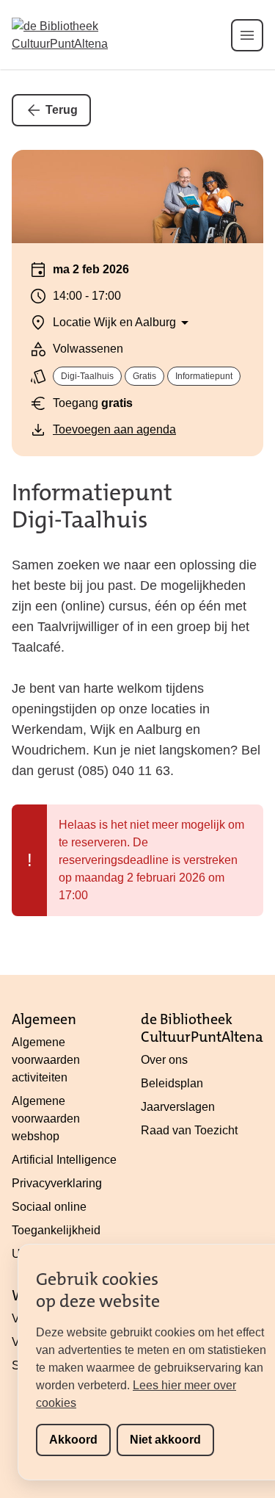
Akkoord (73, 1439)
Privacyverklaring (57, 1183)
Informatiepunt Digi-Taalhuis (92, 506)
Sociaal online (49, 1206)
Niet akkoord (165, 1439)
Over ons (164, 1060)
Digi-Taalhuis (87, 376)
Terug (61, 110)
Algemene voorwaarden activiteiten (46, 1060)
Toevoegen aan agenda (114, 429)
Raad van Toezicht (189, 1130)
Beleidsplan (172, 1083)
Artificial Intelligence (64, 1159)
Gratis (144, 376)
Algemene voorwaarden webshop (46, 1118)
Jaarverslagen (178, 1107)
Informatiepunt (203, 376)
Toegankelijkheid (56, 1230)
